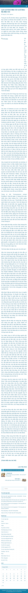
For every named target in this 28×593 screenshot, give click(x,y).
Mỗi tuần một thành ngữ (6, 540)
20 (14, 578)
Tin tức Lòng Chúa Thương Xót (7, 549)
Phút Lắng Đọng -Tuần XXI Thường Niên (9, 510)
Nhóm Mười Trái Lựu (5, 555)
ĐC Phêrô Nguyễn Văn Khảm (7, 536)
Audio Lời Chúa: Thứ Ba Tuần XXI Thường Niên (11, 512)
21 (17, 578)
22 (21, 578)
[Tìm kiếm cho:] (14, 489)
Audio (2, 521)
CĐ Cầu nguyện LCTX (5, 547)
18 (6, 578)
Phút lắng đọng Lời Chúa (6, 529)
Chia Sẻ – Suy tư (4, 523)
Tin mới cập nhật (4, 519)
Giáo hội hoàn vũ (4, 532)
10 (3, 576)
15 (21, 576)
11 (6, 576)
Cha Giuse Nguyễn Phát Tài (7, 538)
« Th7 (2, 585)
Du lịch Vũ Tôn (4, 560)
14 (17, 576)
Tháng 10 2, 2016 (5, 14)
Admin (12, 14)
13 (14, 576)
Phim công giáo (4, 557)
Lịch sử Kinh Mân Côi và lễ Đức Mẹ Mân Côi (14, 470)
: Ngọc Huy (15, 590)
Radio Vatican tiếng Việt (6, 534)
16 (24, 576)
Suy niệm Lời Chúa (5, 527)
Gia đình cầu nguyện (5, 545)
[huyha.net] (14, 4)
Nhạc (2, 553)
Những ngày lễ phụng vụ (6, 542)
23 (24, 578)
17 (3, 578)
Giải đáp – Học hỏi (5, 551)
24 (3, 580)
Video (2, 525)
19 (10, 578)
